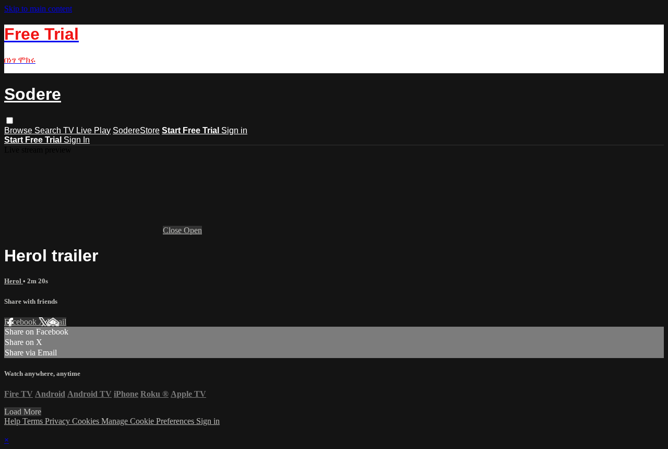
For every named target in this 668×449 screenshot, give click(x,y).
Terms (33, 421)
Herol (13, 281)
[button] (9, 120)
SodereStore (136, 130)
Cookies (86, 421)
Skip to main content (38, 8)
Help (13, 421)
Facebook (21, 321)
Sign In (77, 139)
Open (193, 230)
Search (48, 130)
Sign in (234, 130)
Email (56, 321)
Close (173, 230)
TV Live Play (87, 130)
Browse (19, 130)
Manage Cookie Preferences (148, 421)
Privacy (58, 421)
